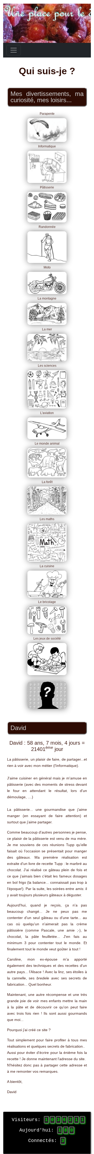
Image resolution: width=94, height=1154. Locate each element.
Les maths (47, 519)
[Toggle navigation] (13, 50)
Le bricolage (47, 602)
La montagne (47, 298)
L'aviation (47, 413)
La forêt (47, 482)
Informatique (47, 146)
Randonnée (47, 227)
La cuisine (47, 566)
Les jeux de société (47, 638)
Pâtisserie (47, 187)
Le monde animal (47, 443)
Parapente (47, 114)
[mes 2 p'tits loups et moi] (47, 695)
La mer (47, 329)
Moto (47, 267)
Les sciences (47, 366)
